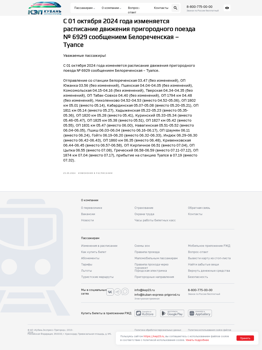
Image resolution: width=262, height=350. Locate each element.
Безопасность (198, 277)
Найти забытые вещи (203, 264)
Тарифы (86, 264)
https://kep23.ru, (154, 336)
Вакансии (88, 214)
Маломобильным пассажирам (156, 258)
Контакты (195, 214)
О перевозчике (91, 208)
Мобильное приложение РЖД (209, 245)
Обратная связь (199, 208)
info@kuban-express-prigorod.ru (157, 294)
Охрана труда (144, 214)
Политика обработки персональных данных (158, 330)
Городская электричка (151, 270)
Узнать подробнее (197, 339)
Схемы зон (142, 245)
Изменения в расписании (99, 245)
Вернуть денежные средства (209, 270)
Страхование (144, 208)
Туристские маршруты (97, 277)
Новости (87, 220)
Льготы (86, 270)
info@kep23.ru (145, 290)
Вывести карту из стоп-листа (209, 258)
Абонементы (90, 258)
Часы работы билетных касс (155, 220)
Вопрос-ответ (198, 252)
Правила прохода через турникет (151, 266)
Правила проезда (147, 252)
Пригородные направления (154, 277)
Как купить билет (93, 252)
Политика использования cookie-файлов (209, 330)
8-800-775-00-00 (199, 7)
